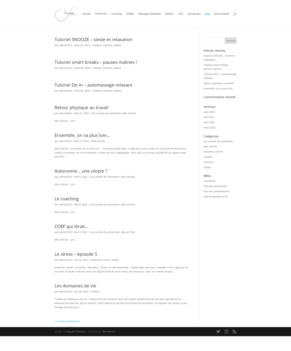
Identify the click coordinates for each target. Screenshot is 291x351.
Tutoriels (107, 45)
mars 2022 (209, 127)
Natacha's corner (100, 259)
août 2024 (209, 111)
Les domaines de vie (75, 286)
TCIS (180, 14)
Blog (207, 14)
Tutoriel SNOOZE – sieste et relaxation (94, 39)
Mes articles (129, 113)
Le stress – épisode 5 (76, 254)
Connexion (210, 180)
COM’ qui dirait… (71, 226)
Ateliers (169, 14)
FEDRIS (130, 14)
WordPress (109, 331)
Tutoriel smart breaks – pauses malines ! (96, 62)
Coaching (116, 14)
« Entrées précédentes (67, 321)
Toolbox (96, 45)
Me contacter (222, 14)
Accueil (87, 14)
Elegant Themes (76, 331)
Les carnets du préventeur (106, 113)
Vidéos (117, 45)
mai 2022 (209, 117)
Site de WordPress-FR (216, 196)
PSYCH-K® (101, 14)
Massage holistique (149, 14)
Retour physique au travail (81, 107)
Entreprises (194, 14)
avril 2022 (209, 122)
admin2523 (65, 45)
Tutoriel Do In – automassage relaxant (93, 85)
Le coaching (67, 199)
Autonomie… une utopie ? (81, 171)
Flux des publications (216, 186)
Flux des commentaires (217, 191)
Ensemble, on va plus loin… (82, 135)
